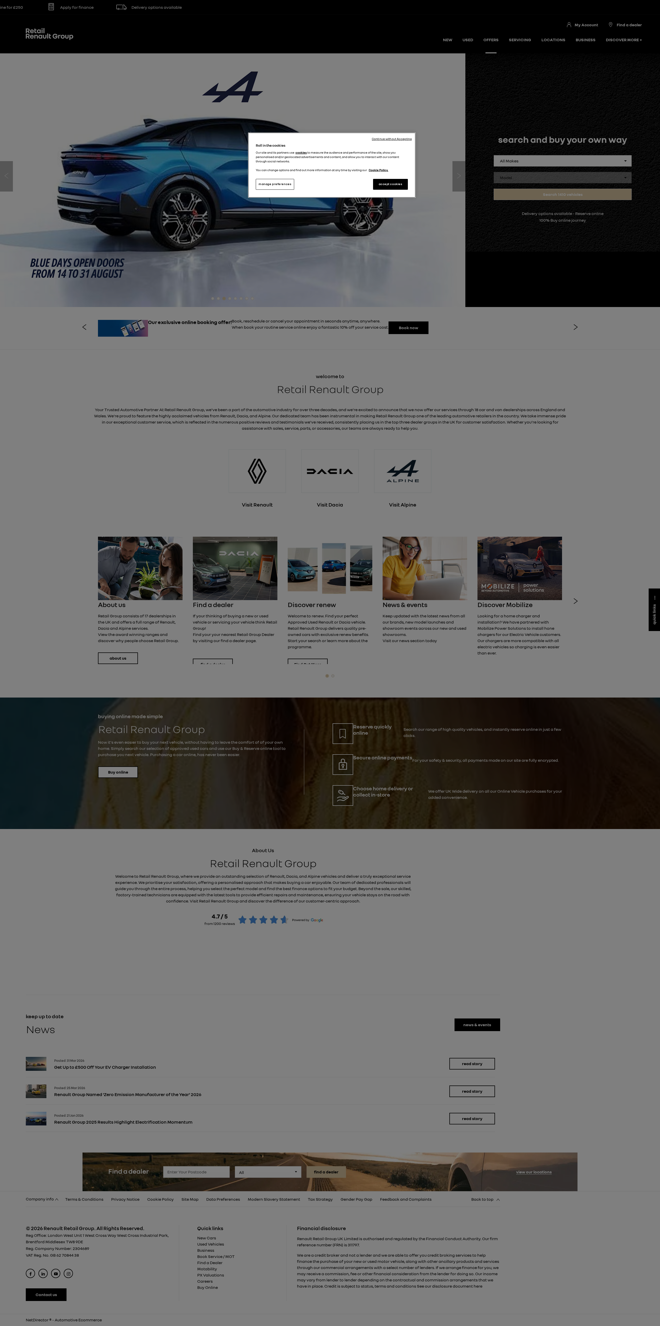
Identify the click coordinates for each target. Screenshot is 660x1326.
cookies (301, 152)
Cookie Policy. (378, 170)
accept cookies (390, 184)
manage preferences (275, 184)
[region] (332, 165)
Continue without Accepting (392, 139)
